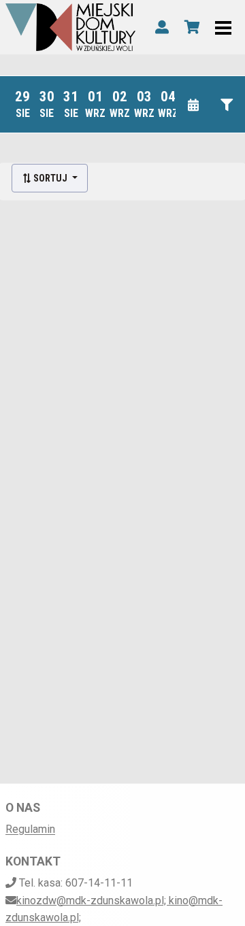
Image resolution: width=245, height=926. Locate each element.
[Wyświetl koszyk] (192, 27)
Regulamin (30, 829)
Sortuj (50, 178)
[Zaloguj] (162, 27)
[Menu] (223, 27)
